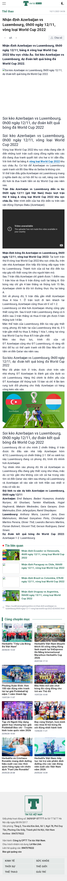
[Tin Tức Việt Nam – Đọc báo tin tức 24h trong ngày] (32, 3)
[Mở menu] (4, 3)
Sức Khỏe (42, 860)
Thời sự (10, 866)
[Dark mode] (62, 3)
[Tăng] (16, 37)
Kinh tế (10, 860)
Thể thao (11, 872)
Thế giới (41, 866)
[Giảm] (4, 37)
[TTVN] (33, 806)
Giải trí (41, 872)
